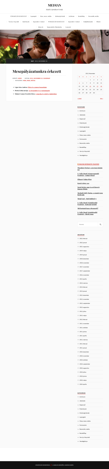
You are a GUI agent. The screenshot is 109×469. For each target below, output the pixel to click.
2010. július (83, 372)
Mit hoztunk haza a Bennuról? (87, 208)
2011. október (84, 327)
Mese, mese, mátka (45, 16)
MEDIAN (54, 5)
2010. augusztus (84, 368)
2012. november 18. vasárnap (40, 78)
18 (101, 86)
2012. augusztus (84, 307)
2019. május (83, 250)
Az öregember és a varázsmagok (39, 90)
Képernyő (82, 119)
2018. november (84, 263)
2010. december (84, 352)
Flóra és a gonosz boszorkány (37, 87)
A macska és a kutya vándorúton (46, 94)
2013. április (83, 279)
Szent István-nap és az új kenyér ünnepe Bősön (88, 188)
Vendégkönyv (84, 155)
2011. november (84, 323)
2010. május (83, 380)
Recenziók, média (93, 16)
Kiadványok (26, 22)
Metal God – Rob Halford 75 (86, 199)
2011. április (83, 335)
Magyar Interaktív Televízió (89, 164)
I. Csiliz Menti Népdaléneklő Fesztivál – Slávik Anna (87, 213)
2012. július (83, 311)
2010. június (83, 376)
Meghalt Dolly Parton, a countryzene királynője (90, 194)
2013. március (84, 283)
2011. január (83, 348)
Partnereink (83, 139)
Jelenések (82, 115)
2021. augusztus (84, 246)
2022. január (83, 242)
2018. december (84, 258)
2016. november (84, 275)
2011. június (83, 331)
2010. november (84, 356)
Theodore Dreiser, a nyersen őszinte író (89, 169)
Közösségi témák (60, 16)
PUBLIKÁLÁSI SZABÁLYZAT (18, 16)
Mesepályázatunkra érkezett (37, 71)
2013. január (83, 291)
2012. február (83, 319)
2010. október (84, 360)
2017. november (84, 267)
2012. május (83, 315)
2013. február (83, 287)
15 (90, 86)
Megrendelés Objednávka (54, 27)
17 (97, 86)
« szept (79, 98)
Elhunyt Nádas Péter (84, 179)
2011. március (84, 339)
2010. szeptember (85, 364)
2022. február (83, 238)
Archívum (71, 16)
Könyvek (40, 27)
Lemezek (68, 27)
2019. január (83, 255)
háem (20, 78)
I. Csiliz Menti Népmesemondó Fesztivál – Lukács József (88, 174)
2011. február (83, 344)
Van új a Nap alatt (14, 22)
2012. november (84, 299)
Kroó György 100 (83, 183)
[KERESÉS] (100, 224)
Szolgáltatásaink (88, 22)
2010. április (83, 384)
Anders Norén (69, 465)
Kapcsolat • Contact (38, 22)
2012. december (84, 295)
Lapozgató (33, 16)
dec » (101, 98)
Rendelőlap (81, 16)
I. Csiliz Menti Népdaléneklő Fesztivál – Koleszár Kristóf (87, 203)
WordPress (46, 465)
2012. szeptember (85, 303)
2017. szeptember (85, 271)
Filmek (98, 22)
